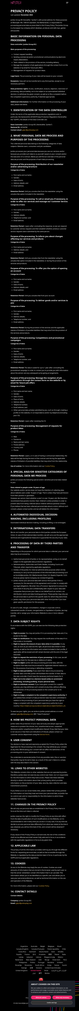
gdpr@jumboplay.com (30, 130)
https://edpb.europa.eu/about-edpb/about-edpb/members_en (42, 706)
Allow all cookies (41, 997)
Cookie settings (52, 1003)
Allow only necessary (62, 997)
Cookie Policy (49, 466)
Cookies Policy (44, 886)
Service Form (44, 734)
